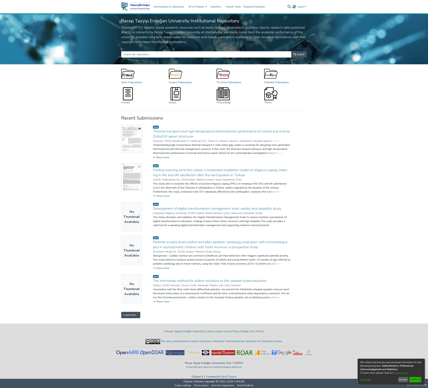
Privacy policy (201, 385)
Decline (403, 379)
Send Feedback (245, 385)
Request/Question (254, 7)
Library (210, 331)
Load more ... (130, 315)
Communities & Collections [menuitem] (168, 7)
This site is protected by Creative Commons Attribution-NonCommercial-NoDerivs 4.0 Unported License (221, 341)
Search (300, 54)
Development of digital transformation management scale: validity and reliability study (217, 208)
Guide (245, 331)
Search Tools (233, 7)
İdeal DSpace (229, 376)
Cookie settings (183, 385)
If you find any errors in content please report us (214, 367)
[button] (161, 157)
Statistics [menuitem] (215, 7)
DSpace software (193, 381)
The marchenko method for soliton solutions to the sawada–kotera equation (209, 280)
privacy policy (401, 372)
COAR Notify (419, 385)
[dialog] (391, 372)
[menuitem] (197, 6)
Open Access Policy (228, 331)
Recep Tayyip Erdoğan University (185, 331)
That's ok (415, 379)
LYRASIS (239, 381)
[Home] (135, 7)
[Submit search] (289, 7)
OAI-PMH (256, 331)
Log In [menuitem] (300, 7)
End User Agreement (223, 385)
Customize (365, 379)
